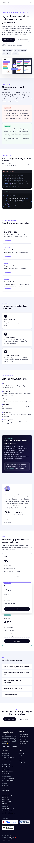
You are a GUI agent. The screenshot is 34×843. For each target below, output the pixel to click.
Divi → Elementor (6, 785)
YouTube (4, 746)
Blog (20, 760)
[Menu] (30, 2)
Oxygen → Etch (5, 769)
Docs (20, 755)
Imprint (3, 840)
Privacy (8, 840)
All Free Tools (5, 753)
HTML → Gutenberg (7, 795)
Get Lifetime (17, 641)
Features (21, 753)
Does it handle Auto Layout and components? (13, 681)
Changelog (22, 762)
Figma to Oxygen (23, 736)
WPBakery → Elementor (8, 778)
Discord (9, 746)
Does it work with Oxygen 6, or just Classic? (16, 666)
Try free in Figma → (23, 39)
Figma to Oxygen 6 (24, 739)
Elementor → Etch (6, 759)
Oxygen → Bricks (6, 773)
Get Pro (17, 609)
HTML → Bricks (5, 799)
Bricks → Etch (5, 790)
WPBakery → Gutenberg (8, 780)
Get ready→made (8, 39)
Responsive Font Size (7, 810)
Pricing (20, 758)
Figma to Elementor (24, 734)
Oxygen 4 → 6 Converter (8, 766)
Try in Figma (17, 576)
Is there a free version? (10, 694)
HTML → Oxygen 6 (6, 801)
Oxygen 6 (15, 53)
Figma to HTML (23, 743)
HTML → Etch (5, 797)
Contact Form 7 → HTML (8, 808)
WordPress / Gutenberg (20, 50)
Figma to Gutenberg (24, 741)
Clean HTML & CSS (7, 50)
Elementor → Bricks (7, 762)
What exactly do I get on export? (13, 688)
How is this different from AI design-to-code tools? (16, 673)
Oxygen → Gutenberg (7, 771)
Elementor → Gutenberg (8, 757)
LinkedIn (14, 746)
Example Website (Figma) (8, 813)
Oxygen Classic (6, 53)
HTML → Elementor (6, 803)
